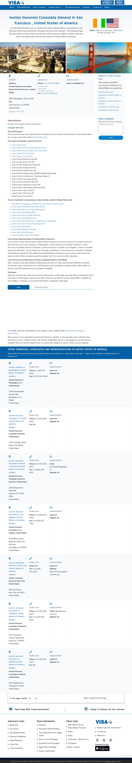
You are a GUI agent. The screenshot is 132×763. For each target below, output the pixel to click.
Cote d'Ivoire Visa (40, 137)
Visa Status (14, 729)
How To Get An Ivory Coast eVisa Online (28, 210)
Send (111, 137)
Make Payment (16, 740)
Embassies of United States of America (110, 96)
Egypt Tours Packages (48, 747)
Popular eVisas (54, 7)
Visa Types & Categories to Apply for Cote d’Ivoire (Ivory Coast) (38, 204)
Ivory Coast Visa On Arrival (23, 153)
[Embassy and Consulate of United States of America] (112, 23)
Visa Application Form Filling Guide (50, 734)
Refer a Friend (74, 747)
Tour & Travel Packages (48, 739)
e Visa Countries (16, 748)
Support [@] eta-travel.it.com (109, 728)
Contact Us (97, 7)
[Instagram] (111, 740)
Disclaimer (72, 743)
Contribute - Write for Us (78, 739)
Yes (30, 698)
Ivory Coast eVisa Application (24, 212)
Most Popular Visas (106, 92)
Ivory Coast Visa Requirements (24, 218)
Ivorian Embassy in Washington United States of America (17, 370)
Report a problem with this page (95, 698)
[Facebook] (97, 740)
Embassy (86, 7)
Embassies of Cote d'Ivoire (109, 107)
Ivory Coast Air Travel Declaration (25, 235)
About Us (101, 735)
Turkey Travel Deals (47, 751)
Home (11, 7)
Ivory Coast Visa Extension (22, 232)
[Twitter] (104, 740)
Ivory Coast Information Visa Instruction (28, 207)
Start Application (23, 7)
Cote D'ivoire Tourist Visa (22, 156)
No (36, 698)
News (107, 7)
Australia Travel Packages (49, 743)
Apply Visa (14, 725)
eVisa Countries (39, 7)
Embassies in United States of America (110, 102)
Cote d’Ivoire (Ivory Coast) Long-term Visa (29, 148)
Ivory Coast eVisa (19, 145)
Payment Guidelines (18, 737)
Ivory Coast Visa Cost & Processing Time (28, 224)
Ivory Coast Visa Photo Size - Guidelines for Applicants (34, 221)
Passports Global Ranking (49, 729)
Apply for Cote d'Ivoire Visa (110, 77)
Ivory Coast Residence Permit (24, 229)
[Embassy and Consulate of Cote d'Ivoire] (99, 23)
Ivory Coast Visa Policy (21, 227)
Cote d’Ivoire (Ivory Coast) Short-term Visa (29, 151)
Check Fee (14, 744)
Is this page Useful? (18, 698)
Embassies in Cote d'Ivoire (108, 110)
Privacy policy (110, 761)
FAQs (70, 736)
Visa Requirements (72, 7)
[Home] (16, 2)
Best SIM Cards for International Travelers (77, 726)
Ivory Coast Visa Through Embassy (26, 215)
